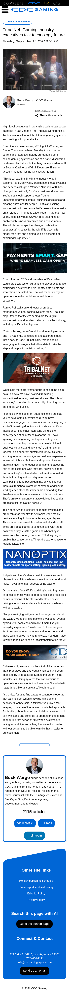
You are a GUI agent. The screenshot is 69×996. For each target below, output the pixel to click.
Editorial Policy (36, 893)
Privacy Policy (36, 899)
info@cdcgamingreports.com (35, 962)
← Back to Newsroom (17, 21)
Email (47, 823)
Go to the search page (34, 923)
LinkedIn (36, 835)
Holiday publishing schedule (36, 880)
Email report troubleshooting (36, 887)
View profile (25, 823)
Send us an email (34, 970)
